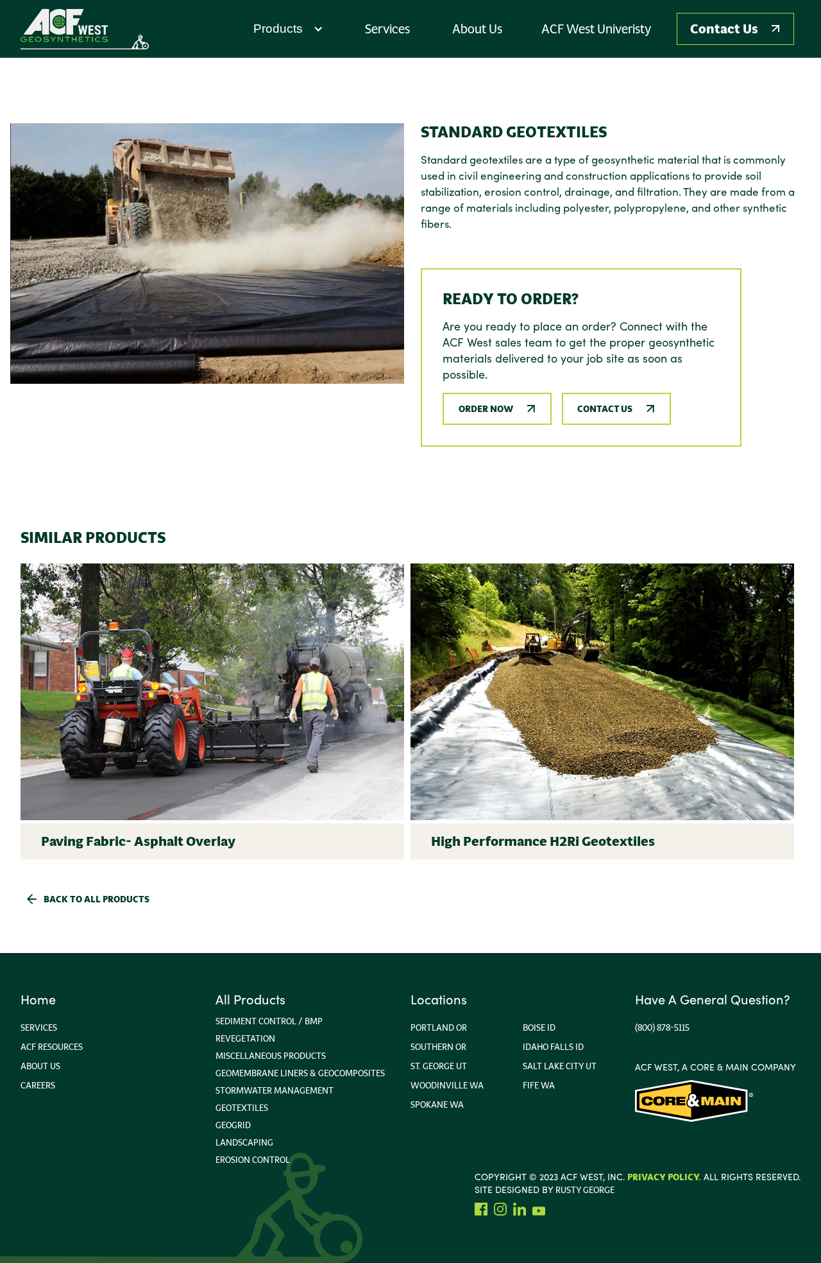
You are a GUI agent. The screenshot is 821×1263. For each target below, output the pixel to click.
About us (40, 1066)
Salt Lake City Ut (560, 1066)
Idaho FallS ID (553, 1046)
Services (39, 1027)
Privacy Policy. (664, 1177)
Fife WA (539, 1085)
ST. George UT (438, 1066)
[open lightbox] (207, 253)
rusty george (584, 1189)
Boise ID (539, 1027)
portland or (438, 1027)
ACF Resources (52, 1046)
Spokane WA (437, 1104)
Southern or (438, 1046)
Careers (38, 1085)
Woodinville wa (447, 1085)
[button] (288, 29)
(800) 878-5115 (662, 1027)
